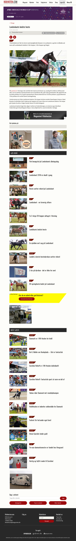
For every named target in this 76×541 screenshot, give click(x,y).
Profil (31, 417)
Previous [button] (13, 68)
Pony (31, 444)
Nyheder (32, 2)
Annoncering (59, 520)
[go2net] (37, 533)
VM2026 (31, 335)
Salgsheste (44, 2)
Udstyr (51, 2)
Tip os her (58, 517)
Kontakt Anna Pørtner (26, 299)
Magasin (25, 2)
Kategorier (18, 503)
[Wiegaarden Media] (47, 533)
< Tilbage (11, 23)
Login (61, 2)
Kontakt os (59, 519)
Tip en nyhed (38, 503)
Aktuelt (31, 253)
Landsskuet (14, 91)
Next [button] (63, 68)
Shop (56, 2)
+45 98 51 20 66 (8, 520)
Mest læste (58, 503)
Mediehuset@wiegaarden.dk (12, 522)
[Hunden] (27, 533)
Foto (37, 2)
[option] (38, 68)
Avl (11, 40)
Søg (63, 498)
